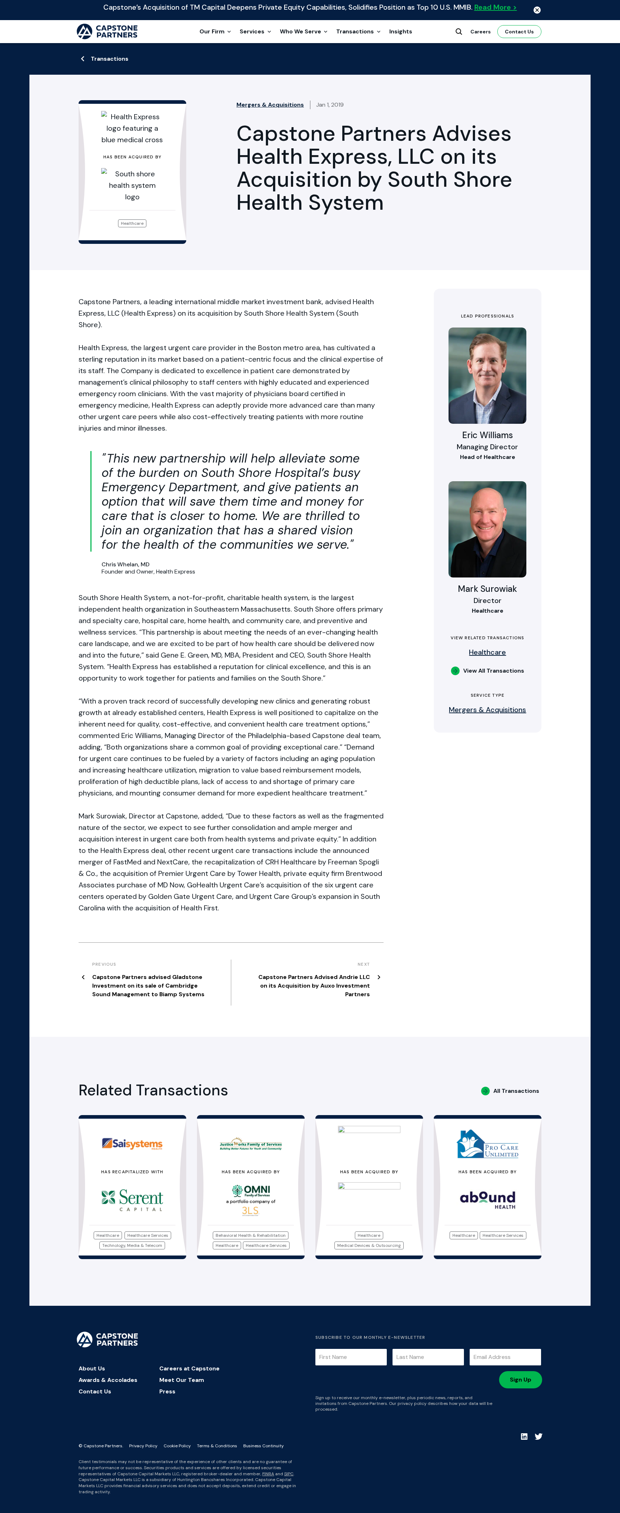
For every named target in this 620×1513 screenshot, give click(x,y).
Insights (400, 31)
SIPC (288, 1474)
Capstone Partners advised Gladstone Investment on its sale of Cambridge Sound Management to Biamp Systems (148, 985)
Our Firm (212, 31)
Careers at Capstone (189, 1368)
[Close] (537, 10)
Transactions (355, 31)
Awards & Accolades (108, 1380)
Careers (480, 31)
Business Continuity (263, 1446)
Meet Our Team (181, 1380)
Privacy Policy (143, 1446)
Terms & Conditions (217, 1446)
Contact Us (519, 31)
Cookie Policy (177, 1446)
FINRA (268, 1474)
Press (167, 1391)
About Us (92, 1368)
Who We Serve (300, 31)
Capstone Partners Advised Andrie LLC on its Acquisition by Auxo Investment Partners (314, 985)
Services (252, 31)
